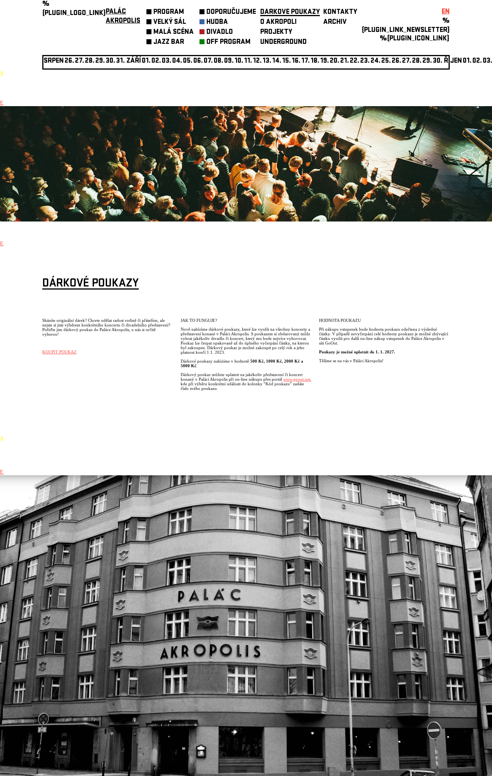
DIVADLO (219, 32)
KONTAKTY (340, 12)
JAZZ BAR (168, 42)
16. (296, 61)
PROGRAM (168, 12)
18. (315, 61)
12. (257, 61)
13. (267, 61)
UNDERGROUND (283, 42)
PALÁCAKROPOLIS (123, 17)
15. (286, 61)
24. (376, 61)
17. (305, 61)
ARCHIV (335, 22)
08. (218, 61)
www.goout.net (296, 379)
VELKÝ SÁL (169, 22)
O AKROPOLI (278, 22)
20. (334, 61)
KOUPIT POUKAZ (59, 352)
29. (427, 61)
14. (276, 61)
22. (354, 61)
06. (198, 61)
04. (177, 61)
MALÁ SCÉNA (173, 32)
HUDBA (217, 22)
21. (344, 61)
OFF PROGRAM (228, 42)
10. (238, 61)
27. (406, 61)
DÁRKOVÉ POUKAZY (290, 12)
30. (437, 61)
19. (324, 61)
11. (248, 61)
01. (467, 61)
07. (208, 61)
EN (446, 12)
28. (417, 61)
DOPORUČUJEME (231, 12)
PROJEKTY (276, 32)
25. (386, 61)
